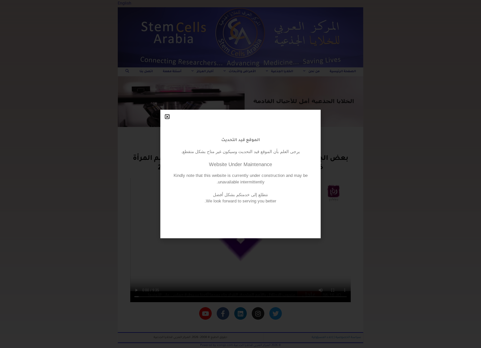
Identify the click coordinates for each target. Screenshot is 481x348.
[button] (167, 117)
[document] (240, 174)
